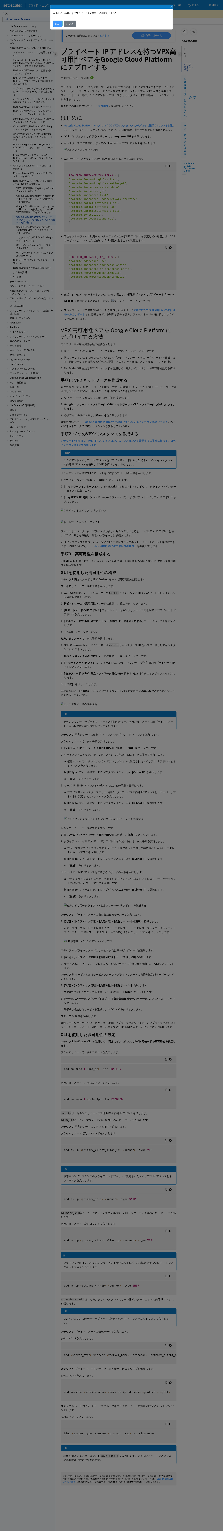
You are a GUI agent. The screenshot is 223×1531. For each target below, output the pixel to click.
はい (57, 23)
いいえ (70, 23)
